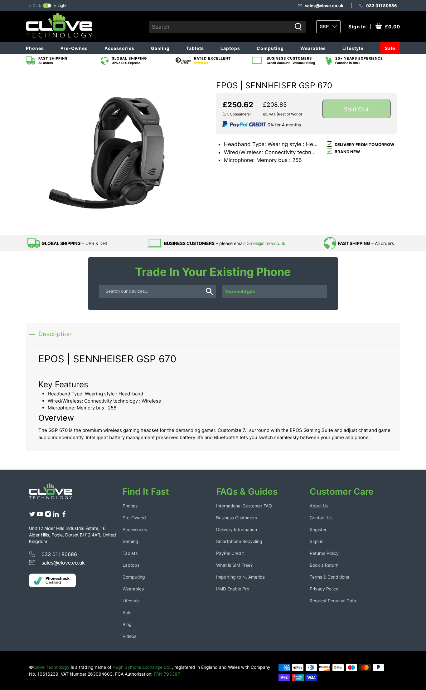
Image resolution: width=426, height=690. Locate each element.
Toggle (47, 5)
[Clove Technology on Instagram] (48, 515)
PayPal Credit (230, 553)
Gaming (160, 48)
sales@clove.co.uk (324, 5)
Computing (270, 48)
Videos (129, 636)
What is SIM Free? (234, 565)
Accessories (119, 48)
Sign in (316, 541)
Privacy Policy (324, 588)
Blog (127, 624)
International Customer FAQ (244, 505)
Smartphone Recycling (239, 541)
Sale (390, 48)
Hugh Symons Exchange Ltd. (142, 667)
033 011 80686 (381, 5)
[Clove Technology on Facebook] (64, 515)
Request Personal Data (333, 600)
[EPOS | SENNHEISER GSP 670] (119, 151)
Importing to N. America (240, 577)
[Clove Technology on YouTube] (40, 515)
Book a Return (324, 565)
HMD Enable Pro (232, 588)
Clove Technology (51, 667)
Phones (35, 48)
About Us (319, 505)
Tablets (195, 48)
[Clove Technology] (55, 493)
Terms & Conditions (329, 577)
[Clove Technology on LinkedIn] (56, 515)
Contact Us (321, 517)
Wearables (313, 48)
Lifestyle (352, 48)
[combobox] (220, 27)
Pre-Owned (74, 48)
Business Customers (236, 517)
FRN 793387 (167, 674)
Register (318, 529)
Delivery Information (236, 529)
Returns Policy (324, 553)
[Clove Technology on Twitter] (32, 515)
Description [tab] (55, 334)
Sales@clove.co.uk (266, 243)
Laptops (230, 48)
